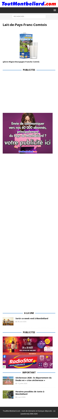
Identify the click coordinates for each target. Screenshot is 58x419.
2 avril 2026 (21, 397)
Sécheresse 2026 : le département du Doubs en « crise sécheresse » (34, 378)
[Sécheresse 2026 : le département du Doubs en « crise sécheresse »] (8, 381)
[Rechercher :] (29, 16)
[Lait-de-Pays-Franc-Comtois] (29, 58)
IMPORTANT (29, 372)
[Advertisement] (25, 93)
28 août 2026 (21, 322)
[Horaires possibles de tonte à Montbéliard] (8, 394)
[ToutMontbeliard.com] (29, 5)
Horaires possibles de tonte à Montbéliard (30, 392)
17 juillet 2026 (22, 383)
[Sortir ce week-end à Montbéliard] (8, 321)
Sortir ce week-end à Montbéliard (32, 318)
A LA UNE (29, 313)
